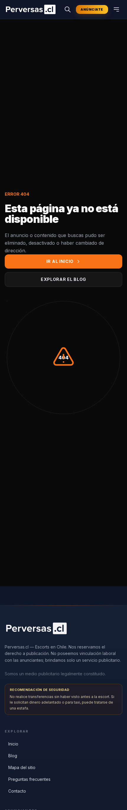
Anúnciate (92, 9)
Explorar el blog (63, 279)
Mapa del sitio (21, 767)
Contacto (17, 790)
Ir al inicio (60, 261)
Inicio (13, 743)
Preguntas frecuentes (29, 779)
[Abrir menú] (116, 9)
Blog (12, 755)
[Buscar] (68, 9)
